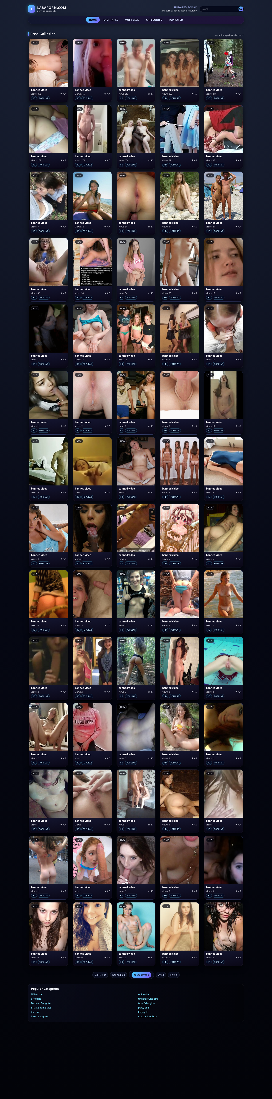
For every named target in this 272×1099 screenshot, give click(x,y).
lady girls (143, 1012)
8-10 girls (36, 998)
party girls (143, 1007)
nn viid (173, 974)
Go (241, 9)
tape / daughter (147, 1003)
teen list (35, 1012)
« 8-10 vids (100, 974)
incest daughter (39, 1016)
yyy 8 (161, 974)
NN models (37, 994)
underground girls (148, 998)
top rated (176, 19)
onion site (143, 994)
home (93, 19)
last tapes (110, 19)
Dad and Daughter (41, 1003)
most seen (132, 19)
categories (154, 19)
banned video (39, 90)
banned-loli (118, 974)
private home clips (41, 1007)
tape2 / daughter (147, 1016)
